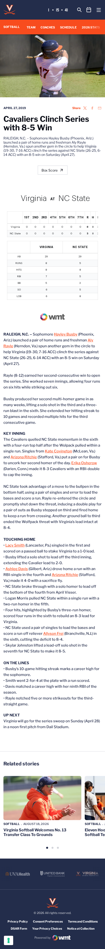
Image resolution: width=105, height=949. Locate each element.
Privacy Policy (18, 921)
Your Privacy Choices (47, 928)
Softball (11, 824)
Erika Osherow (84, 463)
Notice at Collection (80, 928)
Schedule (68, 27)
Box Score (50, 170)
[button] (47, 848)
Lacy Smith (15, 545)
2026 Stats (91, 27)
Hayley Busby (65, 334)
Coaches (48, 27)
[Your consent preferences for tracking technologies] (8, 940)
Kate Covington (58, 451)
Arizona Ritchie (23, 457)
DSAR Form (19, 928)
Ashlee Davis (16, 569)
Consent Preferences (48, 921)
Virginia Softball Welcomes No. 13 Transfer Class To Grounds (34, 832)
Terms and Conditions (83, 921)
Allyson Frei (53, 633)
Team (31, 27)
